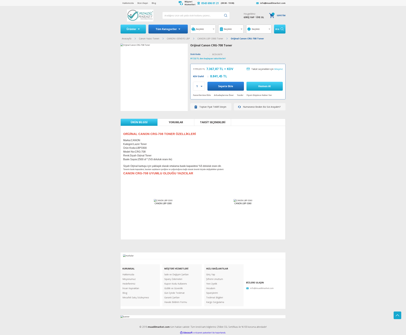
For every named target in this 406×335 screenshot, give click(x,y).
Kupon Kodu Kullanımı (175, 283)
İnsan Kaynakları (130, 288)
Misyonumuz (129, 279)
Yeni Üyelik (211, 283)
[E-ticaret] (202, 332)
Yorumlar (176, 122)
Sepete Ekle (225, 86)
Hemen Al (264, 86)
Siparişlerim (212, 292)
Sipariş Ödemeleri (173, 279)
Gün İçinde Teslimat (174, 292)
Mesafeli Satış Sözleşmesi (135, 297)
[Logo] (140, 15)
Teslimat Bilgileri (214, 297)
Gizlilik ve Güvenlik (173, 288)
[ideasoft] (186, 332)
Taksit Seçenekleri (212, 122)
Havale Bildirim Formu (175, 302)
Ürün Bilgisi (139, 122)
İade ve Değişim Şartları (176, 274)
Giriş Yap (210, 274)
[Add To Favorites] (202, 95)
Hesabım (210, 288)
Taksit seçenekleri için (267, 68)
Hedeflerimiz (128, 283)
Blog (124, 292)
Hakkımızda (128, 274)
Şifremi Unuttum (214, 279)
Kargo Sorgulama (215, 302)
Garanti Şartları (172, 297)
